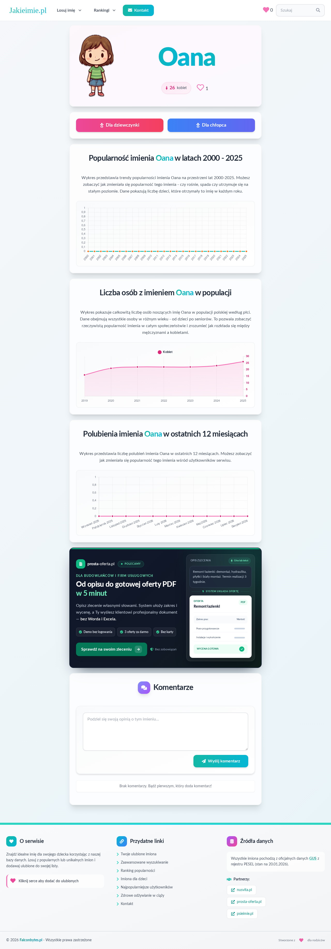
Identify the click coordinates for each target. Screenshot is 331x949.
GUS (313, 858)
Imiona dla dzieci (134, 879)
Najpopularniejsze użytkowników (147, 887)
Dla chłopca (214, 125)
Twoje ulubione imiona (138, 854)
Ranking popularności (138, 871)
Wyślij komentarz (224, 761)
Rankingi (101, 10)
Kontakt (141, 10)
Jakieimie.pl (28, 10)
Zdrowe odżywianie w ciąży (142, 895)
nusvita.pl (244, 890)
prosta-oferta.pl (249, 902)
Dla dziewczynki (122, 125)
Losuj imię (66, 10)
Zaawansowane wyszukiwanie (144, 862)
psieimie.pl (245, 914)
